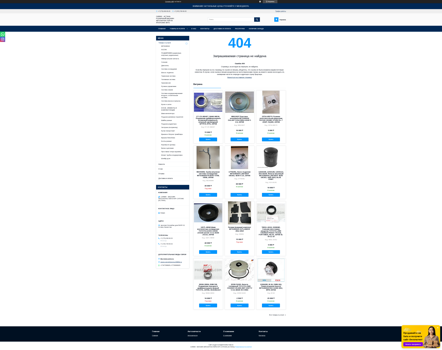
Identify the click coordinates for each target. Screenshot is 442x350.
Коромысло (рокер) (168, 145)
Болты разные (166, 141)
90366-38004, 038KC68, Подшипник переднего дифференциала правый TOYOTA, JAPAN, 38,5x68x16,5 (208, 287)
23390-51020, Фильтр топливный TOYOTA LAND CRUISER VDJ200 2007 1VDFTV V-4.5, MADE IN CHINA (239, 287)
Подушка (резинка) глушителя (172, 117)
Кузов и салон (166, 104)
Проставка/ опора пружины (171, 151)
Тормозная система (168, 76)
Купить (208, 139)
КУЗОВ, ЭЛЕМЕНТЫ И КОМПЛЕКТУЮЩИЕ (169, 109)
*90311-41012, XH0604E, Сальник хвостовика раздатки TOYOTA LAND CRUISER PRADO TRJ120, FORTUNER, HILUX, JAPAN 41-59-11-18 (271, 231)
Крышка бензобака (168, 138)
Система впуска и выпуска (170, 101)
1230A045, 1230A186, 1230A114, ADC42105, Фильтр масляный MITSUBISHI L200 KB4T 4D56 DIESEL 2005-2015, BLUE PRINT (271, 175)
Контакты (204, 29)
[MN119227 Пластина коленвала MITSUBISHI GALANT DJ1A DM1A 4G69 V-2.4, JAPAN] (239, 102)
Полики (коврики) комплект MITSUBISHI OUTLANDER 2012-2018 (239, 229)
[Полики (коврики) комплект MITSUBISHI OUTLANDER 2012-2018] (239, 212)
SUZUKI (164, 49)
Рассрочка (240, 29)
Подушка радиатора (168, 124)
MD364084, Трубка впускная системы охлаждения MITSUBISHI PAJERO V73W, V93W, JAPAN (208, 174)
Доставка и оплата (222, 29)
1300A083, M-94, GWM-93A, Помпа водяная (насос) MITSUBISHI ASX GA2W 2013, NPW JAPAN (271, 287)
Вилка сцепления (167, 148)
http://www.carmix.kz (167, 259)
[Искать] (257, 19)
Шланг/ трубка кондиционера (171, 155)
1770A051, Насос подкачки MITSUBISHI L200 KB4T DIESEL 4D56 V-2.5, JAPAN (239, 173)
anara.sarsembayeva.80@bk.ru (171, 262)
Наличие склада (256, 29)
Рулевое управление (168, 86)
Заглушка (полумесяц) (169, 127)
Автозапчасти (193, 335)
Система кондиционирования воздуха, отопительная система (171, 95)
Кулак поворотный (167, 131)
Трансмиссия (166, 83)
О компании (227, 335)
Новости (161, 164)
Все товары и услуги (276, 315)
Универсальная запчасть (170, 59)
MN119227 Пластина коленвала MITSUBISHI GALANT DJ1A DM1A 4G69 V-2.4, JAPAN (239, 119)
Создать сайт (169, 1)
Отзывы (161, 174)
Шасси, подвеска (167, 72)
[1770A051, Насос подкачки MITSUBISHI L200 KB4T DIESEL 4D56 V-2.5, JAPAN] (239, 157)
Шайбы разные (166, 120)
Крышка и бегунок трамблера (172, 134)
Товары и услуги (177, 29)
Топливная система (168, 79)
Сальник (164, 62)
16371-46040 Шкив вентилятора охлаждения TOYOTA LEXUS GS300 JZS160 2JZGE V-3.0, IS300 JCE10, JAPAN (208, 231)
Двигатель (165, 65)
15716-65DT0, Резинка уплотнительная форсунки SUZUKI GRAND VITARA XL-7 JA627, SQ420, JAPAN (271, 119)
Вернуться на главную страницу (239, 77)
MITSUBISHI (165, 46)
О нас (193, 29)
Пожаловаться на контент (243, 347)
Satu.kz (231, 345)
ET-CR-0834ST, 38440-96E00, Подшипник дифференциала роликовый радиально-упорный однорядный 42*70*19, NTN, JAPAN (208, 120)
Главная (162, 29)
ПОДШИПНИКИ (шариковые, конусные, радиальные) (171, 54)
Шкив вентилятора (167, 113)
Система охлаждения (169, 69)
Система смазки (167, 90)
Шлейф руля (165, 158)
